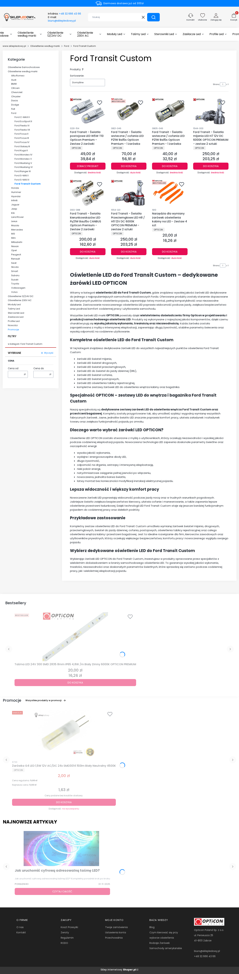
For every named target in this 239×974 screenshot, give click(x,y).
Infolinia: (64, 13)
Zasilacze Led (15, 317)
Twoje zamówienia (116, 927)
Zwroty (65, 932)
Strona (216, 84)
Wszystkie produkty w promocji (43, 700)
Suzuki (14, 279)
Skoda (15, 267)
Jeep (14, 208)
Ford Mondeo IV (23, 154)
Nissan (15, 246)
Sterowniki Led (16, 313)
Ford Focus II (21, 133)
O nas (20, 927)
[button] (153, 17)
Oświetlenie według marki (45, 46)
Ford (66, 46)
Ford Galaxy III (22, 146)
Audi (13, 79)
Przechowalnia (114, 937)
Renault (15, 258)
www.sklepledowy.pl (14, 46)
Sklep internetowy (118, 969)
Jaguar (15, 204)
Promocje (13, 329)
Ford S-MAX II (22, 179)
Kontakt (21, 932)
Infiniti (14, 200)
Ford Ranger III (23, 171)
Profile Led (14, 321)
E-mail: (62, 18)
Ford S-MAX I (22, 175)
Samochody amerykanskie (165, 948)
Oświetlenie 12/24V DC (20, 296)
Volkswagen (18, 288)
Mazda (15, 225)
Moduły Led (14, 304)
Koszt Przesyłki (69, 927)
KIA (13, 213)
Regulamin (67, 937)
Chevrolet (16, 92)
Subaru (15, 275)
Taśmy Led (14, 308)
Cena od (13, 368)
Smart (14, 271)
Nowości (13, 325)
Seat (13, 263)
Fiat (13, 109)
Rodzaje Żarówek (159, 943)
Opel (14, 250)
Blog (151, 927)
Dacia (14, 100)
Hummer (16, 192)
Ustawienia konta (115, 932)
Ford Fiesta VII (22, 129)
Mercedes (17, 229)
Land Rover (17, 217)
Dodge (15, 104)
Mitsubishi (16, 242)
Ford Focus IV (22, 142)
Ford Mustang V (23, 163)
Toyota (15, 283)
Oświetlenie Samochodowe (24, 67)
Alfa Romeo (17, 75)
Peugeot (16, 254)
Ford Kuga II (21, 150)
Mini (13, 238)
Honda (15, 188)
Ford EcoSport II (23, 121)
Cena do (38, 368)
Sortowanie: (77, 75)
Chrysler (16, 96)
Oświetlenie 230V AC (19, 300)
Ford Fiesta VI (22, 125)
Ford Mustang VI (24, 167)
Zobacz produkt (88, 166)
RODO (64, 943)
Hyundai (15, 196)
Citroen (15, 88)
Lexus (14, 221)
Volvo (14, 292)
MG (13, 233)
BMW (14, 84)
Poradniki (22, 884)
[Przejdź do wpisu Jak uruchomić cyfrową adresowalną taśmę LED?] (62, 848)
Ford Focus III (22, 138)
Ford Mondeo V (23, 159)
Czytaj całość (62, 891)
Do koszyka (128, 166)
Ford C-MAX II (22, 117)
